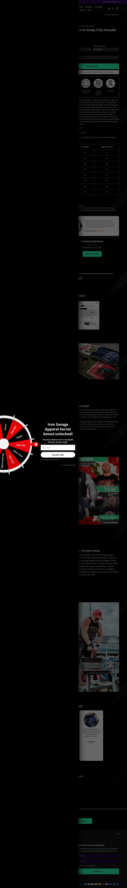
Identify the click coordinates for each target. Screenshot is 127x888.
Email (48, 447)
